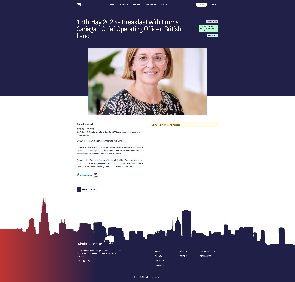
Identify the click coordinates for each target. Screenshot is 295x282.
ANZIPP (183, 256)
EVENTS (124, 4)
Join (213, 4)
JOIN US (183, 251)
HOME (158, 251)
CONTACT (165, 4)
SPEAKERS (151, 4)
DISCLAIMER (205, 256)
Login (201, 4)
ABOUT (113, 4)
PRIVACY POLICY (207, 251)
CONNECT (137, 4)
